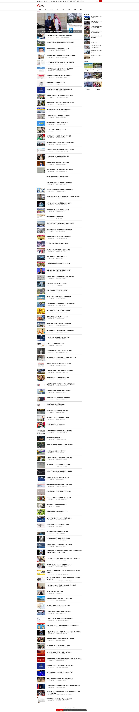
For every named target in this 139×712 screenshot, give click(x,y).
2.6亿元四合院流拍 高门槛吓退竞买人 (56, 343)
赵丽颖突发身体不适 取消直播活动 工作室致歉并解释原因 (61, 384)
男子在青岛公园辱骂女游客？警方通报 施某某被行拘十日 (60, 665)
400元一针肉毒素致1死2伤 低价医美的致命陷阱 (58, 176)
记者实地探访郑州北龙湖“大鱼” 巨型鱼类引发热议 (59, 390)
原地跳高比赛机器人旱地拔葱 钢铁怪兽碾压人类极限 (59, 544)
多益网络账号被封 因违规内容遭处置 (55, 216)
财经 (44, 1)
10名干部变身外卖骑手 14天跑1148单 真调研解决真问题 (60, 102)
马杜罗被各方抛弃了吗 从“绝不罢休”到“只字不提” (59, 270)
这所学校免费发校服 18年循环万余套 (56, 424)
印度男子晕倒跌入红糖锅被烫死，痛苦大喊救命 (58, 410)
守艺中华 (71, 1)
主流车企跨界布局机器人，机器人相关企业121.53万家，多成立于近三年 (64, 632)
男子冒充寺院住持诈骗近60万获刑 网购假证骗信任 (59, 236)
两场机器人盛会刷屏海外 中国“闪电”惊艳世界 (58, 477)
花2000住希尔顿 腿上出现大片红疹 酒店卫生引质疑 (59, 75)
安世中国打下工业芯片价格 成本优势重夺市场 (58, 417)
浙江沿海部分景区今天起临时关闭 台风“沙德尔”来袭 (59, 598)
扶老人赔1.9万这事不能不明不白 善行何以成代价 (58, 250)
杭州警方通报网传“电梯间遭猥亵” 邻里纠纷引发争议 (59, 89)
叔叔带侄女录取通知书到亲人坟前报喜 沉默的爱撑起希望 (60, 330)
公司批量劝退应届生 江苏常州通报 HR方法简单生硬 (59, 109)
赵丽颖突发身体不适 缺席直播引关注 (55, 404)
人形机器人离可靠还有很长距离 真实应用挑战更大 (59, 611)
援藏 (56, 1)
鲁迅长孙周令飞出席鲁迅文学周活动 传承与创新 (58, 645)
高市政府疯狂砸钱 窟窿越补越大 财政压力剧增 (58, 162)
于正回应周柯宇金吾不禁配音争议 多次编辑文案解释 (59, 699)
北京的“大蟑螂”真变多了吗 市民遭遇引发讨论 (58, 524)
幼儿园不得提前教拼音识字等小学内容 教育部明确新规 (60, 95)
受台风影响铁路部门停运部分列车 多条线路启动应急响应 (60, 142)
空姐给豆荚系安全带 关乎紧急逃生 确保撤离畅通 (58, 397)
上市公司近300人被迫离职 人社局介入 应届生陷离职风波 (60, 62)
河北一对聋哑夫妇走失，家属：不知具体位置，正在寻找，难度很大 (63, 625)
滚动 (81, 9)
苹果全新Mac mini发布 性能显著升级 (56, 82)
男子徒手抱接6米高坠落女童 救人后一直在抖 (57, 243)
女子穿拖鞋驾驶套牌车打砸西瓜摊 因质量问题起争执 (59, 430)
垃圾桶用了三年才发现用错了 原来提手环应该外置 (59, 136)
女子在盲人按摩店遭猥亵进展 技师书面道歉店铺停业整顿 (60, 276)
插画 (58, 1)
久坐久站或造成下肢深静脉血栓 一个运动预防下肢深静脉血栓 (61, 585)
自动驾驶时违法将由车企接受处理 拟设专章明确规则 (59, 203)
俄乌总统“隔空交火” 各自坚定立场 (55, 591)
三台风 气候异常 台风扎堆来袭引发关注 (56, 129)
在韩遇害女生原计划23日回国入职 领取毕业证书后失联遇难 (61, 55)
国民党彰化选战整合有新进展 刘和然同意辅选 (58, 377)
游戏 (51, 1)
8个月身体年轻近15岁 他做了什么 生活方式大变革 (59, 498)
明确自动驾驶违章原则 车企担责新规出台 (57, 256)
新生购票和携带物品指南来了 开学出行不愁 (57, 122)
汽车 (49, 1)
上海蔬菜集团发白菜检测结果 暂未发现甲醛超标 (58, 263)
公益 (63, 1)
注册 (97, 1)
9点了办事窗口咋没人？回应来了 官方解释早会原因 (59, 518)
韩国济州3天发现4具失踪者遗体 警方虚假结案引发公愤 (60, 444)
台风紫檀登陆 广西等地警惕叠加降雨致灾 (57, 504)
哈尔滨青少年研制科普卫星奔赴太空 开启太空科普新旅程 (60, 223)
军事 (42, 1)
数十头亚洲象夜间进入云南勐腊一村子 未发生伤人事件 (60, 672)
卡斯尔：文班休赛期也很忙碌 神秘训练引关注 (58, 156)
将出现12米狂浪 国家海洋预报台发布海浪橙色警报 (59, 296)
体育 (57, 9)
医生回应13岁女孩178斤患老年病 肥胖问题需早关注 (59, 565)
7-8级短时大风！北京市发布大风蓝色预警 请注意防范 (60, 618)
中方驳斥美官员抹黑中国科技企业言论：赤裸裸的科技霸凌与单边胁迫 (63, 685)
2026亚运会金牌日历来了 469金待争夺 (56, 451)
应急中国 (75, 1)
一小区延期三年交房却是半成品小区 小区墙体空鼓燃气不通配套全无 (63, 558)
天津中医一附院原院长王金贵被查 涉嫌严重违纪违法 (59, 457)
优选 (65, 1)
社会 (51, 9)
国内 (40, 9)
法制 (68, 1)
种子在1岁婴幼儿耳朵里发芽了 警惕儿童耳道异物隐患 (60, 678)
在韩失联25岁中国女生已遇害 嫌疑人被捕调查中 (58, 115)
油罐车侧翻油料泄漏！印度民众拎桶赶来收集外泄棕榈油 (60, 638)
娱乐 (47, 1)
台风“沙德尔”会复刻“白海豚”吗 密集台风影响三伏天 (59, 652)
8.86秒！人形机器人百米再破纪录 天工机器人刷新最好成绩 (61, 303)
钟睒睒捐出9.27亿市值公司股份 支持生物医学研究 (59, 363)
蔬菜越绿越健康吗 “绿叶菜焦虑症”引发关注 (57, 511)
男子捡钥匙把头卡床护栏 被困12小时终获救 (57, 317)
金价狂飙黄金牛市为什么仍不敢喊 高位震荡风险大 (59, 310)
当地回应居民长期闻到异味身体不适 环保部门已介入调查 (60, 149)
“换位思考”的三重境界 (69, 710)
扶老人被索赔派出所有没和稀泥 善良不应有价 (58, 209)
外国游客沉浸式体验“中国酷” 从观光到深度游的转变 (59, 229)
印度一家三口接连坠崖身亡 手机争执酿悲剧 (57, 290)
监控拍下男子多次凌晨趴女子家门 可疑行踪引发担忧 (59, 183)
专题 (63, 9)
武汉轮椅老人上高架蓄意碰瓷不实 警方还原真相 (58, 538)
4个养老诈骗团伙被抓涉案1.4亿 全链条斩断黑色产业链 (60, 189)
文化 (54, 1)
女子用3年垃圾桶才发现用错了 (54, 437)
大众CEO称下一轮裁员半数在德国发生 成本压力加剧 (59, 35)
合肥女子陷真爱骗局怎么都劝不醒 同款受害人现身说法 (60, 169)
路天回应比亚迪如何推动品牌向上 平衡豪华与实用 (59, 491)
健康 (61, 1)
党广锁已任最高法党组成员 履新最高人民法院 (58, 48)
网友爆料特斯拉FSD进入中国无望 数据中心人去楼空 (59, 471)
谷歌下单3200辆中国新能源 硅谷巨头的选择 (57, 531)
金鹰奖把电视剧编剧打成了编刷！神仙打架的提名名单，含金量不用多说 (64, 658)
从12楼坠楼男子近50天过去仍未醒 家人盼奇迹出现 (59, 464)
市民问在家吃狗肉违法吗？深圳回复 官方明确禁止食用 (60, 69)
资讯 (40, 1)
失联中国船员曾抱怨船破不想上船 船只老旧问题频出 (59, 484)
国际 (45, 9)
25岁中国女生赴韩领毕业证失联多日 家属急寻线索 (59, 323)
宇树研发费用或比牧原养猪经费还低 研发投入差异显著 (60, 370)
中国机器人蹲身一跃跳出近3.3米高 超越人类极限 (58, 337)
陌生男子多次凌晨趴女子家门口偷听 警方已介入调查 (59, 350)
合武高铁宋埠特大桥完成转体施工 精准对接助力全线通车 (60, 42)
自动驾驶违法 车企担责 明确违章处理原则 (57, 283)
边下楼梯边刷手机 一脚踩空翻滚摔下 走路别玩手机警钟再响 (61, 357)
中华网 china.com (41, 5)
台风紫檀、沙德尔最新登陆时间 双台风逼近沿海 (58, 605)
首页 (37, 1)
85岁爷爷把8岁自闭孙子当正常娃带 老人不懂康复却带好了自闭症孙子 (63, 196)
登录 (100, 1)
